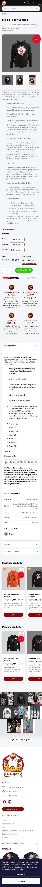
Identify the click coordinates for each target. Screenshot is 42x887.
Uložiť (6, 278)
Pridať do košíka (21, 270)
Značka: (7, 30)
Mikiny (11, 534)
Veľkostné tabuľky (8, 824)
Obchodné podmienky (9, 834)
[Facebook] (4, 801)
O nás (4, 820)
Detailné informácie (9, 229)
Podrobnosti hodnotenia (29, 24)
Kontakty (5, 837)
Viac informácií (17, 869)
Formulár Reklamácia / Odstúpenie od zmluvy (17, 830)
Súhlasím (21, 881)
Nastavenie (21, 874)
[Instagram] (9, 801)
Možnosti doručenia (29, 264)
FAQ (3, 827)
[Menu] (39, 2)
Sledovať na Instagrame (23, 740)
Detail (13, 614)
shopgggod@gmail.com (14, 787)
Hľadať (37, 8)
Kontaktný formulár (13, 809)
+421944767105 (12, 791)
